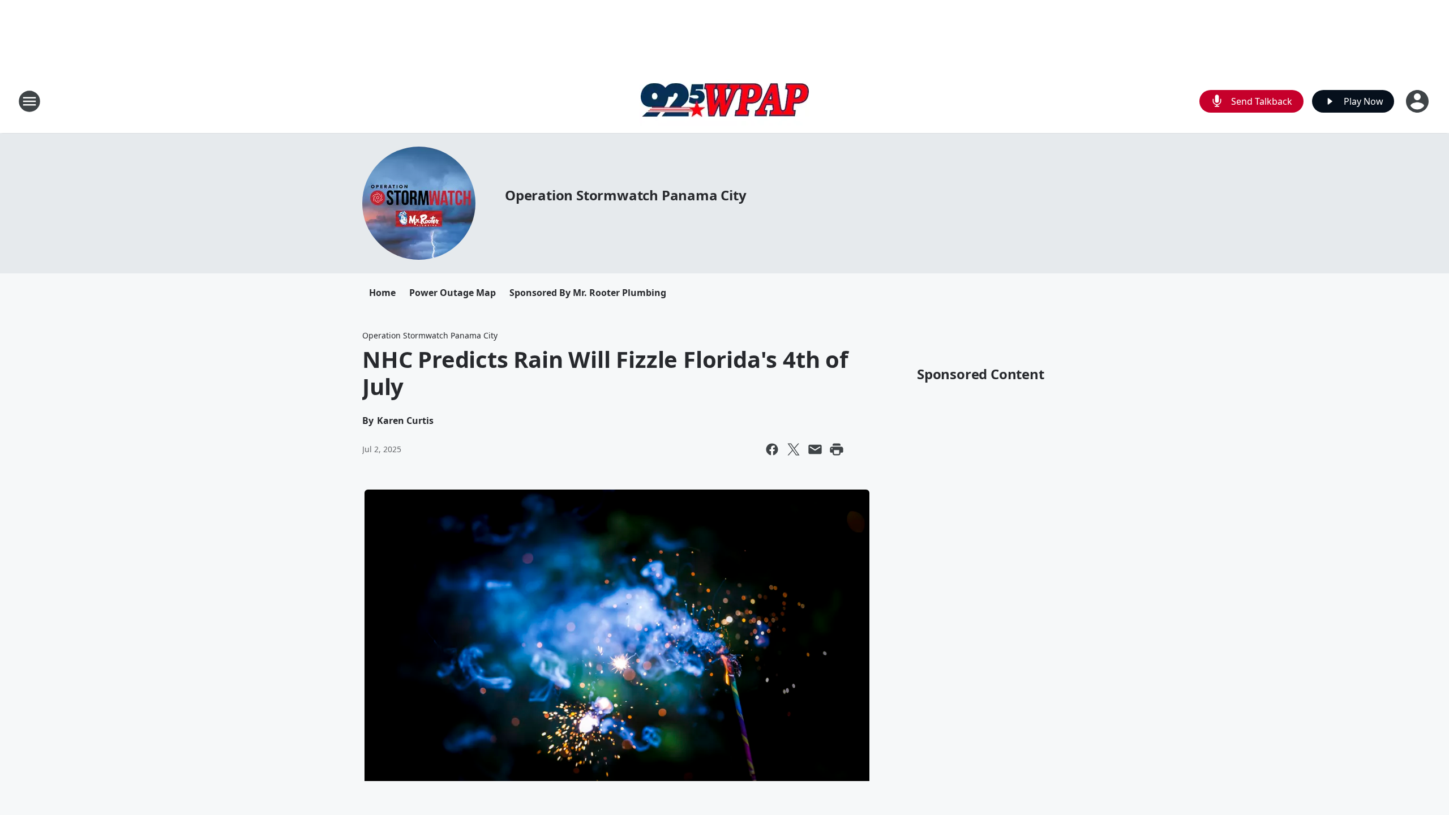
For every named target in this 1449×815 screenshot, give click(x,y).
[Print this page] (836, 449)
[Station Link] (724, 101)
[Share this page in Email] (815, 449)
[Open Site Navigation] (29, 101)
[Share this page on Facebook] (772, 449)
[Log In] (1418, 101)
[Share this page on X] (793, 449)
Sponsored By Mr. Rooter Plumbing (587, 292)
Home (382, 292)
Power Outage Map (452, 292)
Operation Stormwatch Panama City (626, 195)
